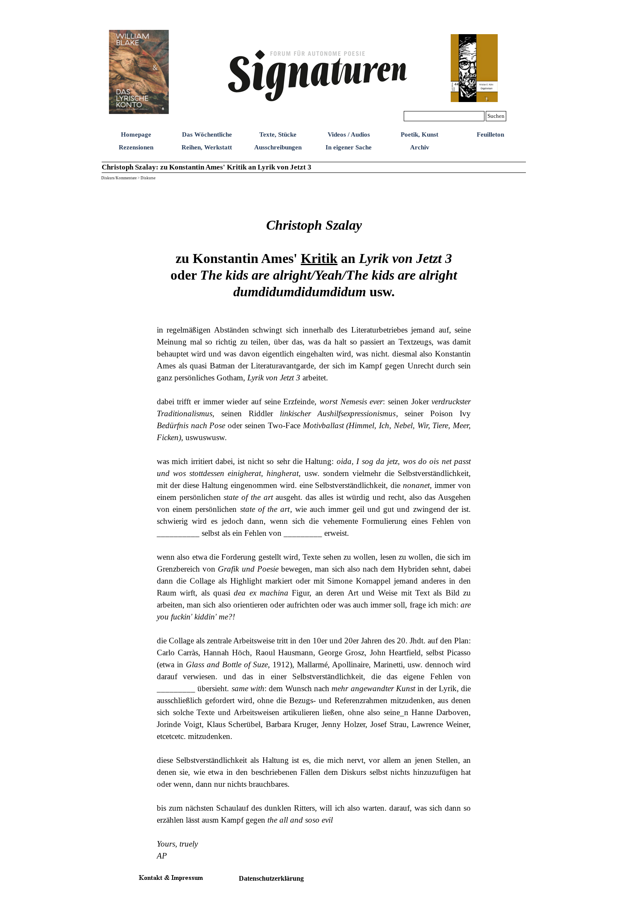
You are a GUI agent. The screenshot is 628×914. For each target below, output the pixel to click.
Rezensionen (136, 147)
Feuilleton (490, 134)
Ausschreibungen (278, 147)
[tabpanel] (314, 523)
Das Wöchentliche (207, 134)
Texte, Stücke (277, 134)
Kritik (319, 258)
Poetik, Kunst (419, 134)
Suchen (496, 116)
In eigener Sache (349, 147)
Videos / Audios (349, 134)
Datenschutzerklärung (271, 878)
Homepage (136, 134)
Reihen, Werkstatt (207, 147)
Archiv (419, 147)
